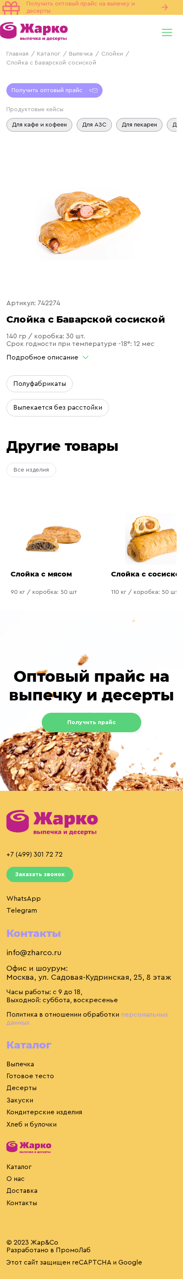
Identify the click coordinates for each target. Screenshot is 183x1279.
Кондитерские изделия (44, 1112)
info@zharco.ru (34, 952)
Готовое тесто (30, 1076)
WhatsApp (23, 898)
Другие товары (62, 446)
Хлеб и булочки (31, 1124)
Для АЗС (94, 125)
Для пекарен (139, 125)
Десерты (21, 1088)
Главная (17, 54)
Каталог (48, 54)
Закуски (19, 1100)
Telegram (21, 910)
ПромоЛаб (73, 1250)
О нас (15, 1178)
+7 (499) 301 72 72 (34, 854)
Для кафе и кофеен (39, 125)
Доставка (21, 1190)
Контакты (21, 1203)
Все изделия (31, 470)
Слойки (112, 54)
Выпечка (81, 54)
